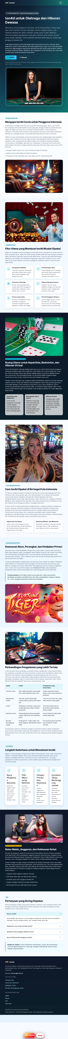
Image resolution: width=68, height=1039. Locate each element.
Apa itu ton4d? (11, 914)
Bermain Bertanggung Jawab (14, 988)
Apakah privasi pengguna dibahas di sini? (20, 932)
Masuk (24, 57)
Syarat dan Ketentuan (12, 983)
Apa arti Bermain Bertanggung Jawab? (19, 937)
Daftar (12, 57)
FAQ (6, 1001)
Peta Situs (8, 1003)
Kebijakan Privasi (39, 568)
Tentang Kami (9, 980)
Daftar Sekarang (30, 1035)
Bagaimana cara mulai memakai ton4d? (20, 926)
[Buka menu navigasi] (60, 2)
